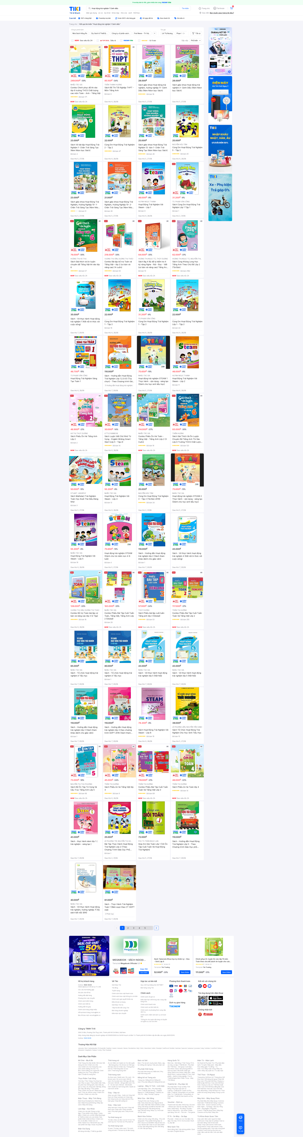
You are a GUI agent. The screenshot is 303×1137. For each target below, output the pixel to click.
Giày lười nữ (126, 1099)
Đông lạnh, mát (92, 1085)
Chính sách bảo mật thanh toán (122, 993)
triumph (159, 1048)
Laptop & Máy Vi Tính (183, 1074)
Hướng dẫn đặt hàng (85, 995)
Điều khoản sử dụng (118, 1002)
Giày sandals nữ (119, 1097)
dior (86, 1048)
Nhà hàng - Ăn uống (179, 1108)
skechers (148, 1048)
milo (141, 1048)
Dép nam (119, 1109)
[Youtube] (205, 986)
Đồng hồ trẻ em (160, 1082)
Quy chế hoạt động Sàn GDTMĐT (152, 985)
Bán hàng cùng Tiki (147, 988)
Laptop (156, 1094)
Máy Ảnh (215, 1112)
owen (114, 1048)
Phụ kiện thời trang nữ (145, 1071)
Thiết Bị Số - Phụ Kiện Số (178, 1084)
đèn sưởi (208, 1119)
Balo (139, 1063)
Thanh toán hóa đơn (174, 1105)
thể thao (137, 13)
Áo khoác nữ (124, 1065)
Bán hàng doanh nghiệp (120, 1010)
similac (207, 1048)
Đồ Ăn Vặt (145, 1125)
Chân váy (122, 1067)
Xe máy (174, 1121)
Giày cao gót (112, 1095)
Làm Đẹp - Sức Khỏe (86, 1109)
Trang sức (141, 1080)
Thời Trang (186, 1063)
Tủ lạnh (204, 1065)
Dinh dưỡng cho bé (88, 1069)
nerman (178, 1048)
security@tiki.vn (94, 1015)
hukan (95, 1050)
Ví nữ (129, 1120)
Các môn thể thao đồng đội (211, 1087)
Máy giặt (204, 1067)
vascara (81, 1048)
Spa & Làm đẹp (182, 1106)
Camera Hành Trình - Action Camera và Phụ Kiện (210, 1104)
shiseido (81, 1050)
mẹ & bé (107, 13)
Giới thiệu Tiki (116, 985)
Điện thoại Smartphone (86, 1101)
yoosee (197, 1048)
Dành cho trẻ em (88, 1090)
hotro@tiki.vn (95, 1012)
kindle (172, 1048)
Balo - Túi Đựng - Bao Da (210, 1106)
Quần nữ (122, 1063)
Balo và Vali (142, 1060)
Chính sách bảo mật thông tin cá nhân (125, 996)
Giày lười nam (112, 1107)
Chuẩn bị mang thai (89, 1074)
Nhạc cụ (153, 1110)
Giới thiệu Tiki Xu (117, 1005)
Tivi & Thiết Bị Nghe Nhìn (180, 1077)
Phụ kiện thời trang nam (150, 1072)
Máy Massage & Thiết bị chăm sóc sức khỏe (91, 1116)
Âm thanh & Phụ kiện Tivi (205, 1063)
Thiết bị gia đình (96, 1131)
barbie (109, 1048)
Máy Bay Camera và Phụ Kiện (210, 1111)
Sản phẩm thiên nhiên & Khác (90, 1118)
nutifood (166, 1048)
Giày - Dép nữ (113, 1093)
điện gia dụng (91, 13)
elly (138, 1048)
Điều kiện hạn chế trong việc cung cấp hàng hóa (154, 1000)
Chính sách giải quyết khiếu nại (122, 999)
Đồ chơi (99, 1063)
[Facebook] (200, 986)
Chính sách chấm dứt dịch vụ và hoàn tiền (153, 1016)
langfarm (88, 1050)
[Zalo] (209, 986)
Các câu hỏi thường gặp (86, 990)
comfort (214, 1048)
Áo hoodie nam (117, 1081)
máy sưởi (200, 1119)
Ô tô (179, 1121)
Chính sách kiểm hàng (85, 1001)
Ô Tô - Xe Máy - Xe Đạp (177, 1116)
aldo (153, 1048)
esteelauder (93, 1048)
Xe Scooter (186, 1121)
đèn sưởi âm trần (207, 1132)
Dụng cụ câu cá (207, 1085)
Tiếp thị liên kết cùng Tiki (120, 1008)
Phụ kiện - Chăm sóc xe (176, 1119)
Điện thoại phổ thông (89, 1103)
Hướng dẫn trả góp (84, 1007)
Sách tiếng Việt (173, 1129)
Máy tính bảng (87, 1105)
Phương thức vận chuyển (86, 998)
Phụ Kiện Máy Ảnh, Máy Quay (207, 1101)
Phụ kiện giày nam (118, 1111)
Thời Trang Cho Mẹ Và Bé (87, 1063)
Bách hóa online (177, 1072)
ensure (120, 1048)
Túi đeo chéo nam (120, 1128)
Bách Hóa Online (145, 1116)
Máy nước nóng (210, 1069)
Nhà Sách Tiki (173, 1127)
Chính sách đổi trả (84, 1004)
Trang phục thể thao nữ (205, 1077)
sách (130, 13)
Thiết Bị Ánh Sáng (211, 1103)
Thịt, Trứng (88, 1081)
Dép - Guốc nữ (123, 1095)
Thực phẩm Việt (96, 1083)
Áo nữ (110, 1063)
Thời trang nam (114, 1075)
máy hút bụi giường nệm (210, 1127)
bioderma (132, 1048)
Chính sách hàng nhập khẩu (87, 1009)
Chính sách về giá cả (148, 997)
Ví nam (110, 1128)
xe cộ (100, 13)
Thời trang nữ (113, 1060)
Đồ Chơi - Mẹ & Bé (85, 1060)
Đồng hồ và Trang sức (147, 1077)
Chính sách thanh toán (148, 1004)
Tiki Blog (115, 988)
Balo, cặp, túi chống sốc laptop (151, 1064)
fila (104, 1050)
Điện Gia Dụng (84, 1129)
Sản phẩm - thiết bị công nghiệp (181, 1075)
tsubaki (108, 1050)
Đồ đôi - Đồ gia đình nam (123, 1083)
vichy (100, 1050)
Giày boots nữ (116, 1099)
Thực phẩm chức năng (89, 1113)
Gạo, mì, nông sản (89, 1087)
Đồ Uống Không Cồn (150, 1126)
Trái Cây (81, 1081)
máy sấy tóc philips (212, 1121)
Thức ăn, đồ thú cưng (89, 1092)
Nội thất (147, 1105)
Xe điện (187, 1119)
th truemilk (102, 1048)
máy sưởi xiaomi (212, 1126)
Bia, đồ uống (86, 1088)
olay (202, 1048)
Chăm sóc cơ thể (88, 1115)
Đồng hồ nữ (150, 1080)
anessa (190, 1048)
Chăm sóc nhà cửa (91, 1094)
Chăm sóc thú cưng (144, 1119)
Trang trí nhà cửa (143, 1101)
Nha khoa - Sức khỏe (180, 1110)
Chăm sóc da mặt (84, 1111)
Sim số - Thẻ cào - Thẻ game (185, 1112)
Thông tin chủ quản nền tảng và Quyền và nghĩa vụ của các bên (154, 1020)
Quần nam (121, 1077)
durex (126, 1048)
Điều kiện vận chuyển (119, 1013)
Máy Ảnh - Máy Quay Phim (208, 1098)
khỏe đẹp (115, 13)
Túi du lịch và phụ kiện (149, 1063)
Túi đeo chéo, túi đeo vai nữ (117, 1120)
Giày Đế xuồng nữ (121, 1101)
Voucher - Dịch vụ (175, 1102)
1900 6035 (87, 1038)
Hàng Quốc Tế (173, 1060)
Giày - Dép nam (114, 1105)
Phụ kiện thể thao (211, 1081)
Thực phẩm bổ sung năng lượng (211, 1091)
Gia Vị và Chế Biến (148, 1123)
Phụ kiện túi (129, 1122)
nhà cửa (124, 13)
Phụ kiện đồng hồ (148, 1082)
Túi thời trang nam (115, 1126)
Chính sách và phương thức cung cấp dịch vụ (153, 1011)
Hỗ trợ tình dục (95, 1123)
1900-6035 (88, 985)
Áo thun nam (112, 1077)
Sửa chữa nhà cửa (148, 1103)
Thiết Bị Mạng (149, 1092)
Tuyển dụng (116, 990)
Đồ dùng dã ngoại (211, 1079)
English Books (179, 1131)
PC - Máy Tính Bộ (147, 1094)
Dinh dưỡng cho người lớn (90, 1070)
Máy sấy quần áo (208, 1070)
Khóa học (185, 1105)
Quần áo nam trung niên (120, 1087)
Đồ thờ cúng (146, 1110)
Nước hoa (86, 1123)
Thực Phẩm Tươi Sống (87, 1078)
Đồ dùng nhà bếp (84, 1131)
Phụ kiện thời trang (145, 1069)
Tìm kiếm (185, 8)
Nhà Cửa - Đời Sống (146, 1098)
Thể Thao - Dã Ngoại (206, 1075)
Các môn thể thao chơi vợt (210, 1087)
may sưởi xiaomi (208, 1125)
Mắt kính (156, 1071)
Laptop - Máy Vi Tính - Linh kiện (151, 1086)
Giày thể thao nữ (214, 1090)
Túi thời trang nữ (115, 1117)
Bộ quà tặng (148, 1128)
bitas (219, 1048)
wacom (184, 1048)
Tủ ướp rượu (219, 1070)
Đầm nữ (115, 1063)
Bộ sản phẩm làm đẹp (90, 1124)
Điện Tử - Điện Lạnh (205, 1060)
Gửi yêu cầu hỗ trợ (84, 992)
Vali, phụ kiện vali (159, 1065)
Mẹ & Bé (180, 1070)
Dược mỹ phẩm (97, 1125)
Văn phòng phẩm (185, 1129)
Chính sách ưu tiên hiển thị (149, 1007)
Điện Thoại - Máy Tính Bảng (89, 1098)
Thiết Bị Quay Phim (209, 1110)
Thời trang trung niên (119, 1070)
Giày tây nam (122, 1107)
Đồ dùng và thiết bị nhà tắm (151, 1106)
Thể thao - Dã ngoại (177, 1067)
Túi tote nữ (120, 1122)
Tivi (202, 1069)
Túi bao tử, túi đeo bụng (126, 1130)
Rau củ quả (85, 1083)
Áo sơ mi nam (121, 1079)
